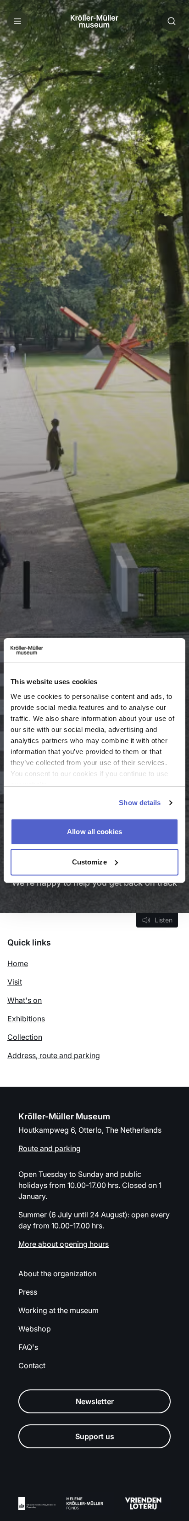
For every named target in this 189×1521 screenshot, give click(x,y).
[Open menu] (17, 21)
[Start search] (171, 21)
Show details (140, 803)
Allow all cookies (94, 831)
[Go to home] (94, 21)
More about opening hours (63, 1244)
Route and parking (49, 1148)
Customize (89, 862)
